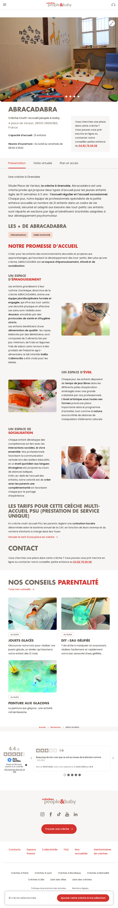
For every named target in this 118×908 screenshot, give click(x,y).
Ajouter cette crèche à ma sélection (83, 898)
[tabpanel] (59, 446)
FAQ (66, 849)
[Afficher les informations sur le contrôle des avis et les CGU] (26, 765)
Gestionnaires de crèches (102, 851)
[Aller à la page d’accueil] (59, 5)
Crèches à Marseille (98, 873)
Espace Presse (31, 851)
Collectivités (50, 849)
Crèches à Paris (19, 873)
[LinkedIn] (75, 815)
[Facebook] (50, 815)
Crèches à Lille (36, 879)
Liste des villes (58, 879)
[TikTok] (59, 815)
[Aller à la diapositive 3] (70, 96)
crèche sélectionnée (22, 898)
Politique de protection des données (48, 888)
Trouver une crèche (57, 829)
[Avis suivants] (113, 758)
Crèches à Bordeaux (69, 873)
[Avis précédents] (31, 758)
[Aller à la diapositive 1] (51, 96)
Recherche (56, 727)
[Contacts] (113, 4)
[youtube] (67, 815)
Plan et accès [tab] (69, 163)
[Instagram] (42, 815)
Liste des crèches (82, 879)
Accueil (42, 727)
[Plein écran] (112, 23)
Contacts (15, 849)
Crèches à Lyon (43, 873)
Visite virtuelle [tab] (42, 163)
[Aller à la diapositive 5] (78, 96)
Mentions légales (80, 888)
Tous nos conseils (19, 589)
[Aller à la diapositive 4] (74, 96)
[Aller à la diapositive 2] (66, 96)
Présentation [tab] (17, 163)
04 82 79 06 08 (88, 145)
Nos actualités (81, 851)
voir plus (41, 760)
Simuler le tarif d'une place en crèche (31, 537)
